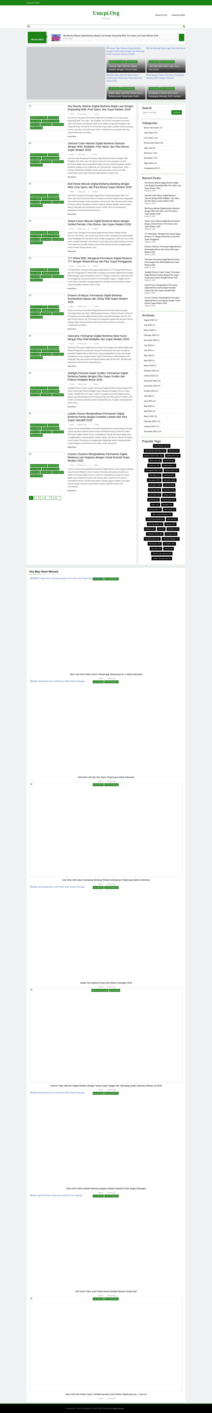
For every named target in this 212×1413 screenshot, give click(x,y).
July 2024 (148, 350)
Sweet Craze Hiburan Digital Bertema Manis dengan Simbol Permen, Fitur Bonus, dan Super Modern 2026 (162, 224)
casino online (169, 465)
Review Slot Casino (51, 121)
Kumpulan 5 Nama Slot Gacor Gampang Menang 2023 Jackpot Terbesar (165, 96)
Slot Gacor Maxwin (170, 539)
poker (155, 504)
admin (71, 114)
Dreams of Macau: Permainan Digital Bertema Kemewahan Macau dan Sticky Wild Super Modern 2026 (98, 299)
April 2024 (148, 360)
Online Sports (168, 500)
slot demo (173, 529)
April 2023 (148, 411)
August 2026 (149, 320)
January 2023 (149, 426)
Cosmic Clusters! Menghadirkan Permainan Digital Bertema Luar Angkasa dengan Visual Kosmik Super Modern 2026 (99, 457)
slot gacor (171, 534)
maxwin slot (169, 495)
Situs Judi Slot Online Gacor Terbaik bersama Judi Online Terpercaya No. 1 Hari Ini (106, 1394)
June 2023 (148, 401)
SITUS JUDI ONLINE (155, 519)
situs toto (170, 524)
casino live (154, 465)
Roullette (167, 504)
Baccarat (173, 451)
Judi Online (132, 62)
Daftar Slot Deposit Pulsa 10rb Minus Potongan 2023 (106, 983)
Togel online (36, 128)
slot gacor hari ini (152, 539)
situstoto (150, 529)
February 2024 (150, 371)
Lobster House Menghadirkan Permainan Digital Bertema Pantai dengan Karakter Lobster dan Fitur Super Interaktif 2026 (97, 417)
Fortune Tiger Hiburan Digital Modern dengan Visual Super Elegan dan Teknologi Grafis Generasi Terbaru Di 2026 (106, 1085)
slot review (156, 549)
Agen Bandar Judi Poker (155, 451)
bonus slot (169, 460)
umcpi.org (106, 13)
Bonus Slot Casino (117, 62)
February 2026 (150, 335)
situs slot (171, 519)
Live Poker (154, 495)
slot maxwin (154, 544)
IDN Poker (155, 475)
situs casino (169, 509)
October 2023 (149, 391)
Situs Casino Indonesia (161, 514)
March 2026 (148, 330)
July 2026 (148, 325)
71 (53, 498)
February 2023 (150, 421)
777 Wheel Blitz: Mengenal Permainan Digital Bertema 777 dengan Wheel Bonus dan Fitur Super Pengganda (162, 236)
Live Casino (35, 121)
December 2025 (150, 340)
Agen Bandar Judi (161, 446)
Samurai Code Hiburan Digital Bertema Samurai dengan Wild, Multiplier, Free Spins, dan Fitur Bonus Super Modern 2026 (98, 146)
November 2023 (150, 386)
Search (176, 112)
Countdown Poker (153, 470)
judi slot (169, 485)
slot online (169, 544)
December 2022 (150, 431)
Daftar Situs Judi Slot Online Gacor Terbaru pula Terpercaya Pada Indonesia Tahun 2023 (126, 96)
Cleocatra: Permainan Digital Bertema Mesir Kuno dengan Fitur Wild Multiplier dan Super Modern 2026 (162, 262)
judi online (169, 480)
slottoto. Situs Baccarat (162, 558)
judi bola (169, 475)
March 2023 (148, 416)
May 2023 (148, 406)
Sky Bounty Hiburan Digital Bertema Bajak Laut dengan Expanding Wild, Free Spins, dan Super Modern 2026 (110, 35)
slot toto (168, 549)
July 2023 (148, 396)
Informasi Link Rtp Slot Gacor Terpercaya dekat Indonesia (106, 777)
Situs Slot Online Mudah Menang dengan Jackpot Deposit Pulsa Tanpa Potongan (106, 1188)
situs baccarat (154, 509)
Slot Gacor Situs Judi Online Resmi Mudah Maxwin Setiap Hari (106, 1291)
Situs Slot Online (155, 524)
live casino (169, 490)
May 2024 (148, 355)
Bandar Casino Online (153, 456)
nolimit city (153, 500)
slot (161, 529)
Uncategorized (167, 62)
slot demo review (154, 534)
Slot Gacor (46, 124)
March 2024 (148, 365)
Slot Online (58, 124)
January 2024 (149, 376)
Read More (72, 136)
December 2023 (150, 381)
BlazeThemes (118, 1408)
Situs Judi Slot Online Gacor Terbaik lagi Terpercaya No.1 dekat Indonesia (106, 674)
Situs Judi (35, 124)
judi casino (154, 480)
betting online (173, 456)
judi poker (155, 485)
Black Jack (155, 460)
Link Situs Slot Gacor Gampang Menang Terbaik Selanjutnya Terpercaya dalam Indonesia (106, 880)
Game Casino (171, 470)
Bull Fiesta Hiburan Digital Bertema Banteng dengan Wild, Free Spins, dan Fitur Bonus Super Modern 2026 (162, 211)
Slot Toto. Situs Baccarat (161, 553)
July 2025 (148, 345)
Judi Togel (154, 490)
